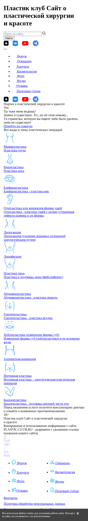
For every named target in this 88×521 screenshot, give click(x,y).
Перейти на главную (18, 126)
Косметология (27, 71)
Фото (20, 76)
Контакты (10, 498)
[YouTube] (25, 43)
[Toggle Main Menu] (5, 49)
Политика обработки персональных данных (34, 503)
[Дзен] (6, 43)
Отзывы (22, 86)
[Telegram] (35, 43)
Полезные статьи (29, 91)
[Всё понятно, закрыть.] (78, 515)
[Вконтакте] (15, 43)
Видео (21, 81)
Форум (22, 56)
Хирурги (23, 66)
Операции (24, 61)
